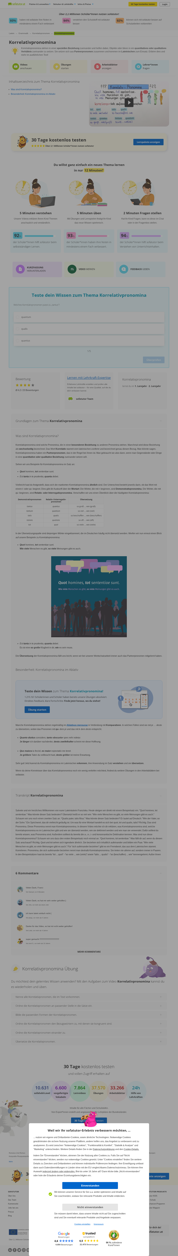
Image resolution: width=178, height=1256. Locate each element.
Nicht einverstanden (90, 1207)
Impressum (99, 1224)
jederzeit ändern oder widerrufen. (59, 1171)
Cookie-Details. (131, 1149)
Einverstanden (90, 1185)
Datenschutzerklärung (104, 1149)
